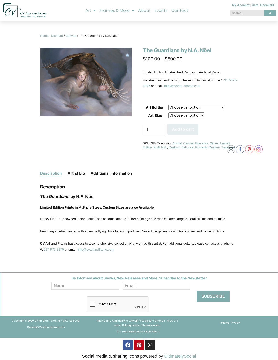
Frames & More (115, 10)
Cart (255, 5)
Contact (179, 10)
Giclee (214, 143)
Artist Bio (76, 173)
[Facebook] (128, 345)
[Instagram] (150, 345)
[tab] (51, 173)
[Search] (270, 13)
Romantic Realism (207, 147)
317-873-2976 (54, 249)
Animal (177, 143)
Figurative (201, 143)
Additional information (111, 173)
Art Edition (155, 107)
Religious (187, 147)
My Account (241, 5)
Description (51, 173)
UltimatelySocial (180, 356)
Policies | (225, 322)
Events (160, 10)
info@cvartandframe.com (182, 86)
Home (44, 36)
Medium (57, 36)
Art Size (155, 115)
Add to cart (183, 129)
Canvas (71, 36)
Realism (174, 147)
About (144, 10)
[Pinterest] (139, 345)
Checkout (267, 5)
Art (88, 10)
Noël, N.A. (160, 147)
